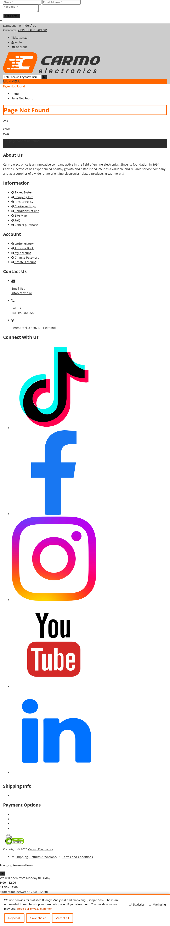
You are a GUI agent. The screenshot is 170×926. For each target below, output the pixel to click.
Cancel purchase (26, 225)
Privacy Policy (23, 202)
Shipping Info (23, 197)
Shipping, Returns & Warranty (36, 857)
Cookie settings (25, 206)
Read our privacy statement (35, 908)
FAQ (17, 220)
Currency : (10, 30)
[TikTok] (53, 428)
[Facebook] (53, 514)
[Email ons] (13, 281)
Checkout (20, 47)
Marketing (159, 904)
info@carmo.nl (21, 293)
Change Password (26, 257)
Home (15, 94)
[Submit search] (44, 77)
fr (32, 25)
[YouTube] (53, 686)
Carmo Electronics (40, 849)
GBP (21, 30)
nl (24, 25)
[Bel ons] (13, 300)
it (30, 25)
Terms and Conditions (77, 857)
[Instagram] (53, 600)
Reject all (14, 918)
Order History (24, 244)
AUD (32, 30)
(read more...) (114, 173)
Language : (11, 25)
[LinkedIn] (53, 772)
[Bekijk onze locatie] (12, 320)
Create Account (25, 262)
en (21, 25)
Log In (18, 42)
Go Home (9, 146)
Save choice (38, 918)
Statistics (138, 904)
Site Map (20, 215)
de (27, 25)
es (34, 25)
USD (44, 30)
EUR (26, 30)
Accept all (62, 918)
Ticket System (24, 192)
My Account (22, 253)
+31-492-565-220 (22, 313)
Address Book (24, 248)
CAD (38, 30)
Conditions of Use (26, 211)
